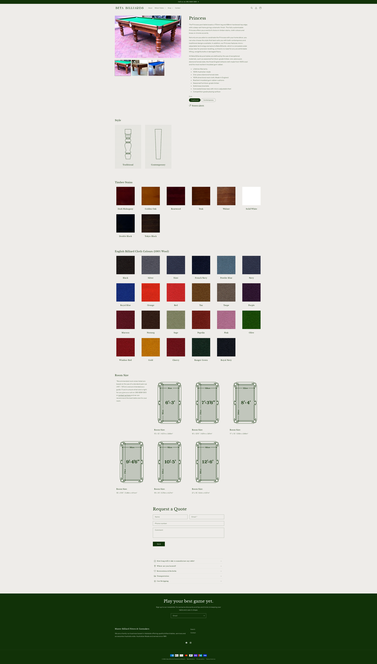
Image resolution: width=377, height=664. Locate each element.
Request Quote (198, 105)
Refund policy (191, 659)
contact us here (124, 395)
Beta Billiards (170, 659)
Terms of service (210, 659)
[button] (160, 8)
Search (192, 629)
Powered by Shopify (179, 659)
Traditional (194, 100)
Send (159, 544)
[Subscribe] (204, 615)
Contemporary (208, 100)
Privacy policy (201, 659)
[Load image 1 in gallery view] (123, 68)
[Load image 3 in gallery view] (156, 68)
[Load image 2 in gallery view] (139, 68)
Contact (193, 633)
